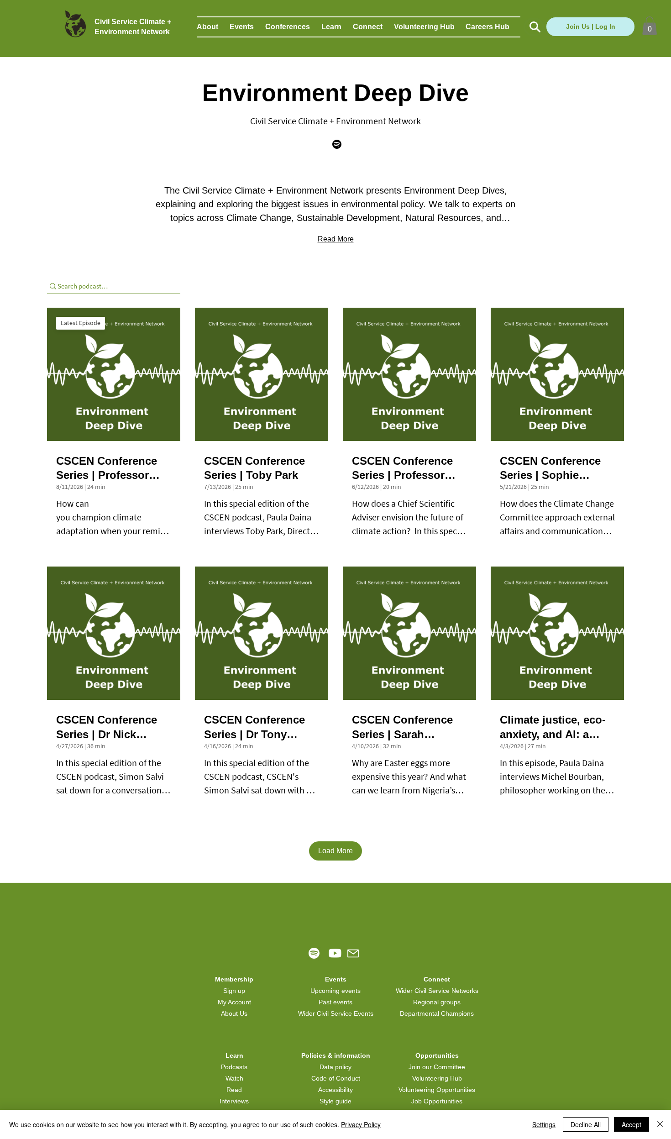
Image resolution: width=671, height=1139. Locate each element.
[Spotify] (314, 953)
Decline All (586, 1124)
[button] (213, 26)
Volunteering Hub (437, 1078)
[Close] (660, 1124)
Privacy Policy (361, 1124)
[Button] (534, 27)
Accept (631, 1124)
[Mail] (353, 953)
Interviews (234, 1101)
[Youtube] (335, 953)
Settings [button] (544, 1124)
